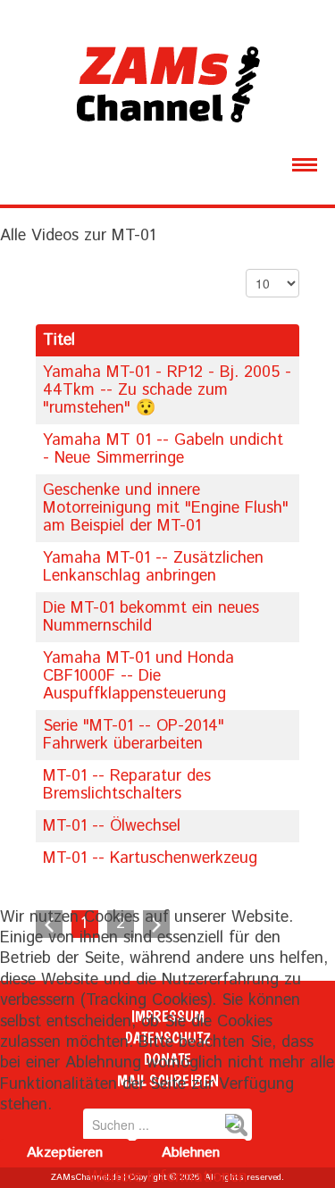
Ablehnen (191, 1152)
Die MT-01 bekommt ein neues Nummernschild (151, 617)
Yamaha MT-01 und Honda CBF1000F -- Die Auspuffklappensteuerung (138, 676)
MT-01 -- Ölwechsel (111, 826)
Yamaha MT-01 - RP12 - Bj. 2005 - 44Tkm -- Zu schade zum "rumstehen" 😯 (167, 390)
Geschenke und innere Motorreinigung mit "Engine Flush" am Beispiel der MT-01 (166, 508)
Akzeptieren (65, 1152)
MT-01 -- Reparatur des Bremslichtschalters (127, 785)
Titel (59, 340)
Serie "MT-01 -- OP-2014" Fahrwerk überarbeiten (133, 735)
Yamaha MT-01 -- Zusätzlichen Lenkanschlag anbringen (153, 567)
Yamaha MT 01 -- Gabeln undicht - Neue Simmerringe (163, 449)
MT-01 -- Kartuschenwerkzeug (150, 858)
